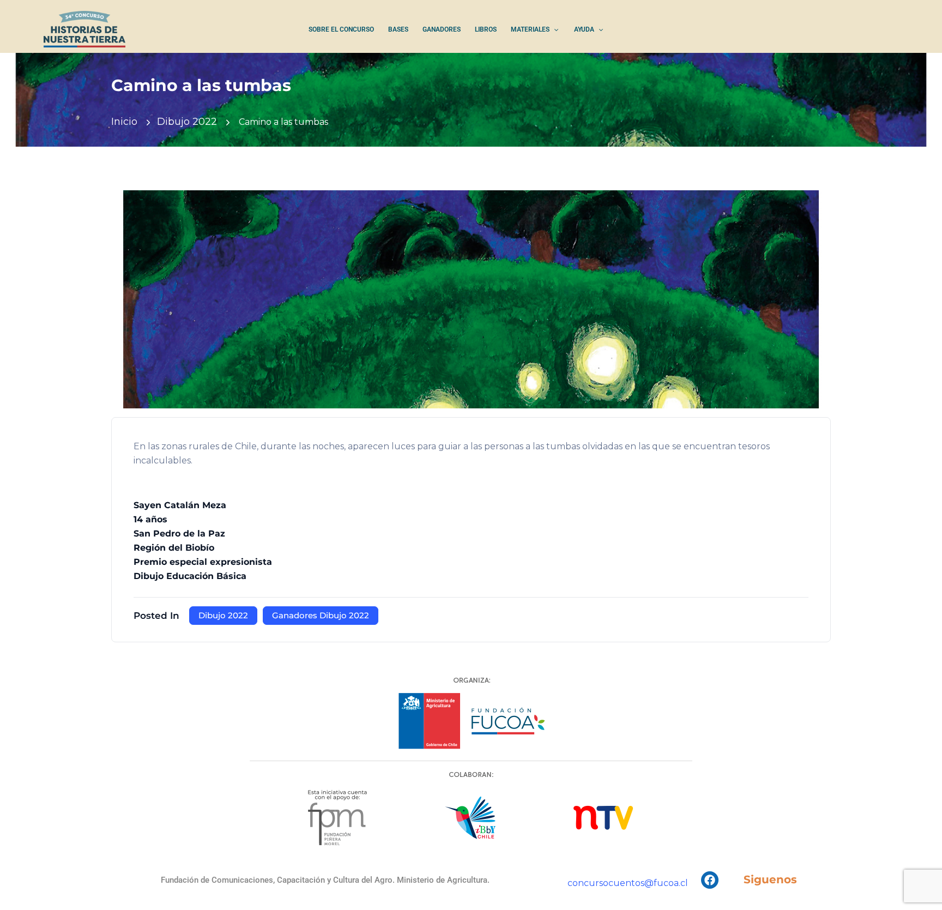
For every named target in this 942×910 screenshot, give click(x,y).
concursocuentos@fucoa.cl (627, 883)
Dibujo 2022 (187, 122)
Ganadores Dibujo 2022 (320, 615)
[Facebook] (709, 880)
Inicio (124, 122)
